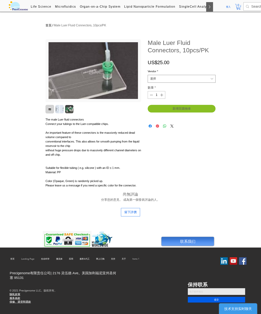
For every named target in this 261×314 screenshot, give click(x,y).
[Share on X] (172, 126)
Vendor (153, 71)
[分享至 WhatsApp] (164, 126)
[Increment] (162, 95)
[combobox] (182, 79)
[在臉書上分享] (150, 126)
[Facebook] (242, 261)
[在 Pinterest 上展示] (157, 126)
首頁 (48, 25)
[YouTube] (233, 261)
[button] (41, 7)
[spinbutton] (156, 95)
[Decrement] (151, 95)
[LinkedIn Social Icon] (224, 261)
